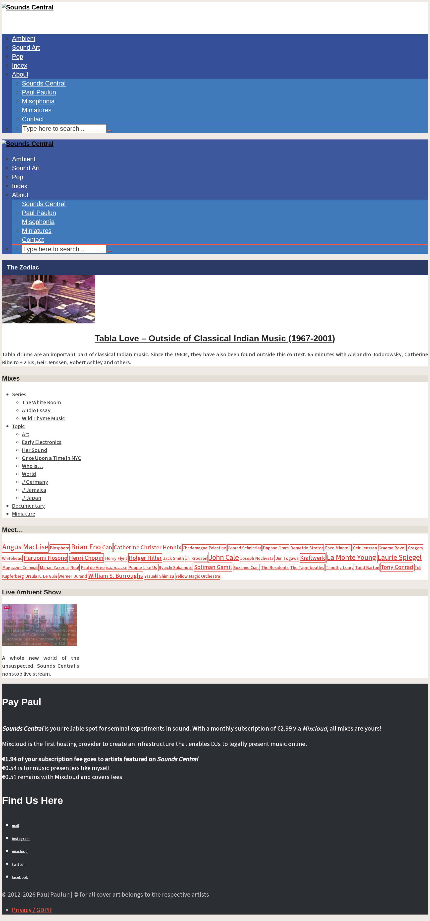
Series (19, 394)
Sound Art (26, 47)
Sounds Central (44, 83)
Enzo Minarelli (338, 548)
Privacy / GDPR (32, 910)
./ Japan (31, 498)
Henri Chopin (86, 558)
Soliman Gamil (213, 567)
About (20, 74)
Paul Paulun (39, 92)
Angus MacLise (25, 547)
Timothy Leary (340, 567)
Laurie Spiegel (399, 557)
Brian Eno (86, 547)
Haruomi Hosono (45, 558)
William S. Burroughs (115, 575)
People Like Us (142, 567)
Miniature (23, 514)
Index (19, 65)
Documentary (28, 506)
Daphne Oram (276, 548)
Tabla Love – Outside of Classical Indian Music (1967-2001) (215, 338)
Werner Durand (72, 576)
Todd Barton (367, 567)
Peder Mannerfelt (116, 568)
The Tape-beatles (307, 567)
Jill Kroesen (196, 558)
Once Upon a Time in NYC (51, 458)
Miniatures (37, 110)
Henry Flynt (116, 558)
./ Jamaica (34, 490)
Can (107, 547)
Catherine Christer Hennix (147, 547)
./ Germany (35, 482)
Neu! (74, 567)
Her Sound (34, 450)
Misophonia (38, 101)
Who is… (32, 466)
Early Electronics (41, 442)
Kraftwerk (312, 558)
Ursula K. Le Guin (41, 576)
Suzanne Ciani (246, 567)
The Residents (275, 567)
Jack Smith (173, 558)
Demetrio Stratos (306, 548)
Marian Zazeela (54, 567)
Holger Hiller (145, 558)
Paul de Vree (93, 567)
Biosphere (59, 548)
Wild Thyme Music (43, 418)
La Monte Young (351, 557)
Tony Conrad (397, 567)
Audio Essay (36, 410)
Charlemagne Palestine (204, 548)
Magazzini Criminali (20, 567)
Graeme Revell (392, 548)
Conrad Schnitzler (244, 548)
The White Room (41, 402)
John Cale (224, 557)
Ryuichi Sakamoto (176, 567)
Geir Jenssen (365, 548)
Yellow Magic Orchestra (197, 576)
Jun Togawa (287, 558)
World (29, 474)
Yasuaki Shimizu (159, 576)
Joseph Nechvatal (257, 558)
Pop (17, 56)
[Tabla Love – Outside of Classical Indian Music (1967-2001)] (48, 321)
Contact (33, 119)
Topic (18, 426)
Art (25, 434)
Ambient (23, 38)
